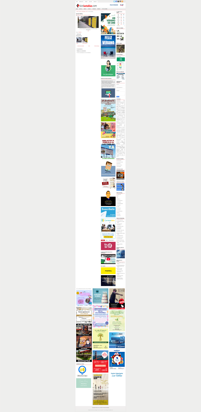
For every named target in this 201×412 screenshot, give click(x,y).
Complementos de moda (121, 114)
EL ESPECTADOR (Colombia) (119, 224)
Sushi (122, 150)
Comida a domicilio (121, 112)
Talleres (117, 151)
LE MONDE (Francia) (120, 237)
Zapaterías (118, 155)
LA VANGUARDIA (119, 211)
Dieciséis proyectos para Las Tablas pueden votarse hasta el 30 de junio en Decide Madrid (108, 82)
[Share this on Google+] (81, 32)
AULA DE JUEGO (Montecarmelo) (119, 269)
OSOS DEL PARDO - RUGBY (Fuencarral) (120, 278)
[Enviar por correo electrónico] (77, 34)
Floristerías (122, 120)
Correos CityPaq (79, 13)
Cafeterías (123, 107)
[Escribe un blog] (78, 34)
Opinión (86, 1)
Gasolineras (123, 122)
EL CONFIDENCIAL (120, 200)
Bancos (122, 105)
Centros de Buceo (122, 109)
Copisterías (117, 116)
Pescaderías (118, 141)
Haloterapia (120, 124)
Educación (90, 1)
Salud (121, 147)
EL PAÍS (118, 206)
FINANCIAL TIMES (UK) (120, 230)
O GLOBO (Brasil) (119, 238)
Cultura (89, 8)
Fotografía (117, 121)
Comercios (95, 1)
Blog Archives (111, 240)
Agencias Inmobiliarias (120, 102)
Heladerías (117, 126)
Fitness (119, 120)
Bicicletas (117, 107)
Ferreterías (123, 119)
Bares (117, 106)
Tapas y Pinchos (122, 151)
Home (77, 11)
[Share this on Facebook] (78, 32)
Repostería (122, 145)
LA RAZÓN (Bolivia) (120, 235)
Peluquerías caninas (119, 140)
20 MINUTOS (119, 194)
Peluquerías (118, 139)
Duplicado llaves (118, 117)
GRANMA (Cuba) (119, 231)
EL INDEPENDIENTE (120, 203)
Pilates (122, 141)
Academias (118, 100)
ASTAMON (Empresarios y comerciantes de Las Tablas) (120, 266)
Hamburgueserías (119, 125)
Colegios (123, 111)
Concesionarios (120, 115)
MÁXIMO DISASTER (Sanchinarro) (120, 276)
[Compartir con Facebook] (80, 34)
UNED (122, 154)
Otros (87, 11)
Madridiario (119, 163)
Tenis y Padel (119, 152)
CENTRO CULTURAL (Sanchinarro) (120, 271)
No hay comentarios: (88, 15)
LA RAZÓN (118, 209)
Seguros (122, 148)
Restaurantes (118, 146)
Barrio (85, 8)
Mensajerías (83, 11)
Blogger (108, 407)
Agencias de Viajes (119, 103)
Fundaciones (118, 122)
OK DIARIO (118, 214)
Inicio (77, 1)
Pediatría (121, 138)
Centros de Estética (121, 110)
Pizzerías (117, 142)
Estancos (122, 118)
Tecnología (94, 8)
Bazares (122, 106)
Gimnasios (119, 123)
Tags (106, 240)
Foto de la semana (104, 8)
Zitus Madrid (119, 166)
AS (117, 197)
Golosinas (123, 123)
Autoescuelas (118, 105)
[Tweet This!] (79, 32)
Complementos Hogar (121, 113)
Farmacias (118, 119)
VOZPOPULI (119, 215)
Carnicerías (119, 108)
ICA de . (119, 56)
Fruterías (122, 121)
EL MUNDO (118, 205)
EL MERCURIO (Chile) (120, 226)
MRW (77, 43)
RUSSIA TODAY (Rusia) (120, 240)
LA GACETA (119, 208)
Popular (103, 240)
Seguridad (117, 148)
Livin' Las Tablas (100, 407)
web (88, 30)
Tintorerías (118, 154)
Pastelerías (123, 137)
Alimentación (118, 104)
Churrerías (119, 111)
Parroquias (118, 137)
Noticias (80, 8)
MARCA (118, 212)
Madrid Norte (81, 1)
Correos (80, 11)
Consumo (99, 8)
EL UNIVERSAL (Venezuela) (119, 228)
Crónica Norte (119, 160)
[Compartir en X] (79, 34)
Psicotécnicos (118, 144)
